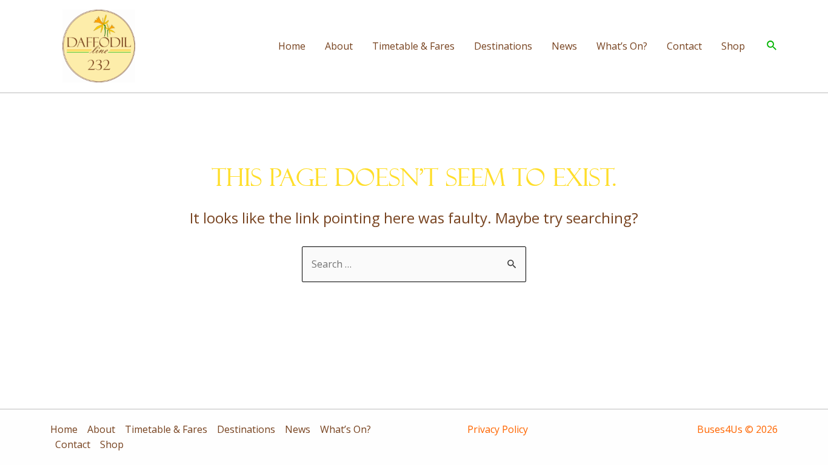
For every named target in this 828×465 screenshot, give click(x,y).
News (564, 46)
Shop (733, 46)
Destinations (503, 46)
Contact (684, 46)
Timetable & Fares (413, 46)
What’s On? (621, 46)
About (339, 46)
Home (291, 46)
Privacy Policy (497, 429)
